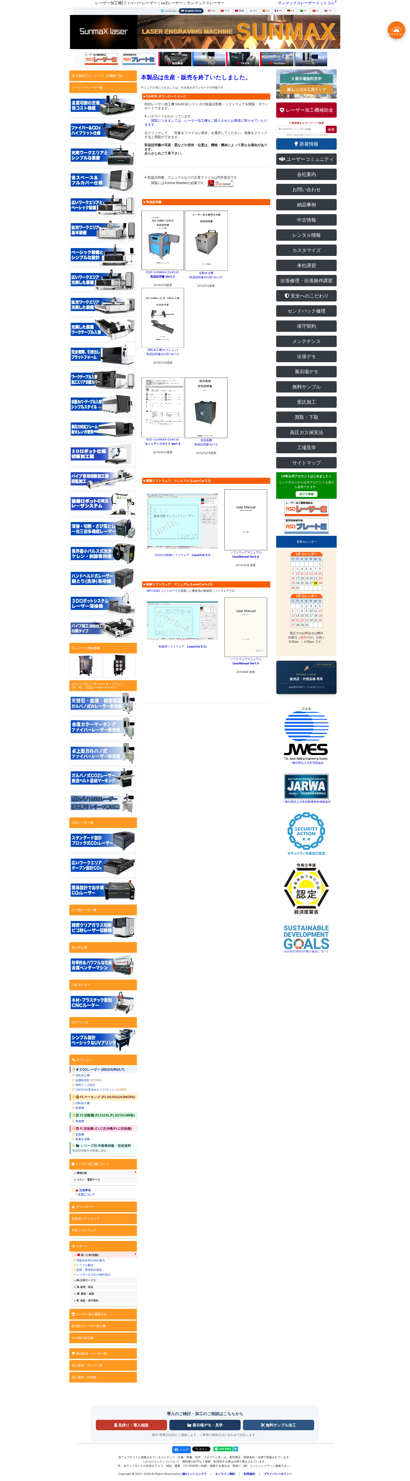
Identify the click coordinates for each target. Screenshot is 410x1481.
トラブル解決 (84, 1265)
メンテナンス (306, 341)
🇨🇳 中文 (225, 10)
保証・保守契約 (89, 1300)
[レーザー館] (101, 59)
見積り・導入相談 (133, 1425)
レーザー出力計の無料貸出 (93, 1274)
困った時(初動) (90, 1255)
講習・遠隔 (87, 1293)
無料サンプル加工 (280, 1425)
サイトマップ (306, 463)
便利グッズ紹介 (85, 1085)
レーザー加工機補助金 (308, 110)
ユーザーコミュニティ (309, 159)
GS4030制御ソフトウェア (182, 555)
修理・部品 (86, 1287)
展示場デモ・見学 (207, 1425)
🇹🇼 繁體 (239, 10)
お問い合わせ (306, 189)
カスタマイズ (306, 250)
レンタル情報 (306, 235)
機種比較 (82, 1173)
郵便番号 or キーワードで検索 (308, 123)
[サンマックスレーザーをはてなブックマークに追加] (235, 1448)
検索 (331, 129)
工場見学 (306, 447)
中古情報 (306, 220)
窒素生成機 (82, 1139)
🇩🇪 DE (291, 10)
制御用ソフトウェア (182, 646)
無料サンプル (306, 387)
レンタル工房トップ (308, 89)
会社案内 (306, 174)
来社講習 (306, 265)
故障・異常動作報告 (89, 1270)
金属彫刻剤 (88, 1080)
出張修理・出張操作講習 (306, 280)
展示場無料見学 (307, 78)
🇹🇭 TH (328, 10)
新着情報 (308, 144)
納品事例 (306, 205)
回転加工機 (82, 1075)
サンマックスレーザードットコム (306, 2)
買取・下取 (306, 417)
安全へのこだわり (309, 296)
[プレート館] (139, 59)
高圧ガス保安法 (306, 432)
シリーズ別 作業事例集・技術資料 (105, 1146)
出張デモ (306, 356)
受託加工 (306, 402)
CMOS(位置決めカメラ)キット (100, 1089)
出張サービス (88, 1280)
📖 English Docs (191, 10)
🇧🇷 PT (303, 10)
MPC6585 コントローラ (162, 590)
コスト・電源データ (88, 1179)
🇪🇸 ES (266, 10)
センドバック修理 (307, 311)
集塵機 (79, 1108)
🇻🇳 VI (315, 10)
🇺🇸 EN (211, 10)
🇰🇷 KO (253, 10)
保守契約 (306, 326)
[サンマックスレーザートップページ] (103, 31)
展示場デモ (306, 372)
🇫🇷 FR (278, 10)
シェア (184, 1449)
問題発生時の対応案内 (90, 1260)
